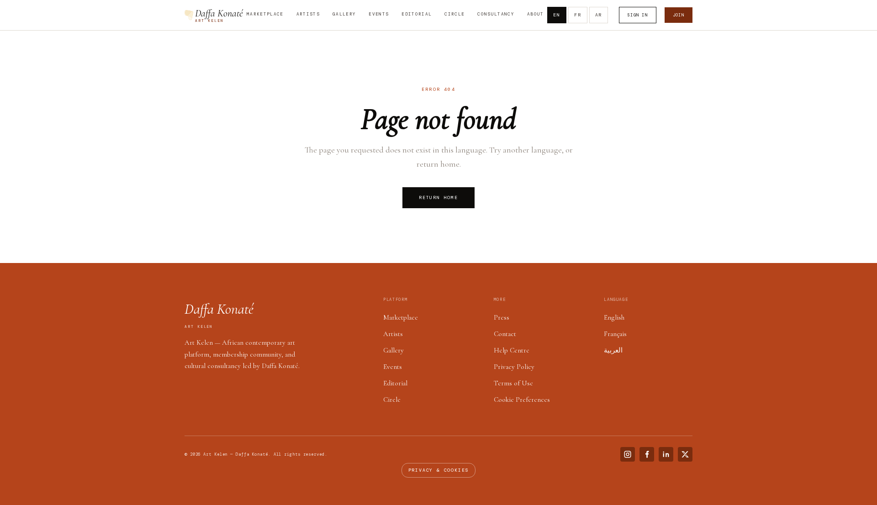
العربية (613, 350)
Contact (505, 334)
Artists (308, 14)
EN (556, 15)
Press (501, 317)
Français (615, 334)
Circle (454, 14)
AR (598, 15)
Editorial (417, 14)
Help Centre (511, 350)
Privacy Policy (514, 367)
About (535, 14)
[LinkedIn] (666, 454)
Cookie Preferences (522, 399)
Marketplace (265, 14)
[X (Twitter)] (685, 454)
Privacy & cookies (438, 470)
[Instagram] (627, 454)
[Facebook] (646, 454)
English (614, 317)
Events (379, 14)
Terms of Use (513, 383)
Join (678, 15)
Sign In (638, 15)
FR (577, 15)
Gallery (344, 14)
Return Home (438, 197)
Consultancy (495, 14)
